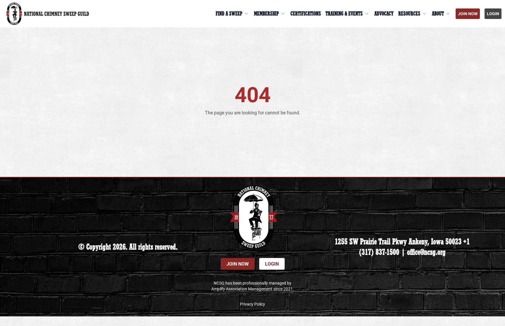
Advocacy (384, 13)
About (438, 13)
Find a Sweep (229, 13)
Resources (409, 13)
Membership (266, 13)
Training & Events (344, 13)
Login (493, 13)
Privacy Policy (252, 304)
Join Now (468, 13)
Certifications (305, 13)
